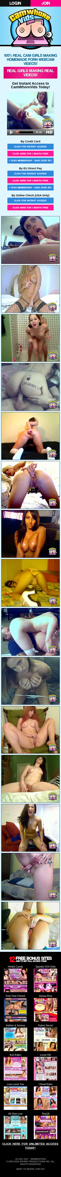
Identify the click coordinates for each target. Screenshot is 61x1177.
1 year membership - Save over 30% (30, 160)
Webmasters (38, 1159)
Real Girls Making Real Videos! (30, 72)
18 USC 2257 (21, 1159)
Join (46, 3)
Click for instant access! (30, 146)
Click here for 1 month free (30, 153)
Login (15, 3)
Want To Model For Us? (30, 1169)
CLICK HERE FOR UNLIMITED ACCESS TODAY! (30, 1146)
